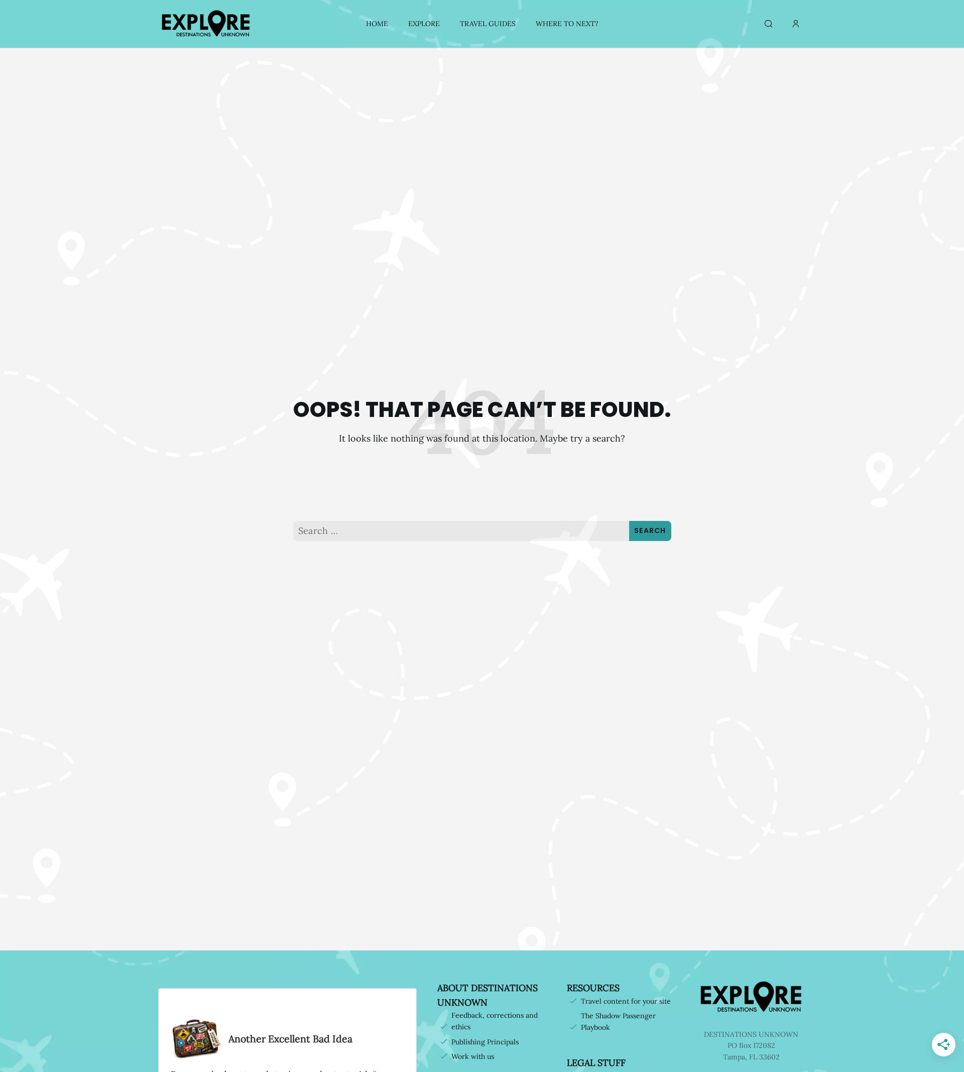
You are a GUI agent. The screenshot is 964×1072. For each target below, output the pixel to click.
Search (650, 530)
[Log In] (796, 24)
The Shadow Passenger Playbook (618, 1021)
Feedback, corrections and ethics (494, 1021)
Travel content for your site (626, 1001)
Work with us (472, 1056)
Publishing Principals (485, 1041)
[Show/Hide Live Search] (768, 24)
